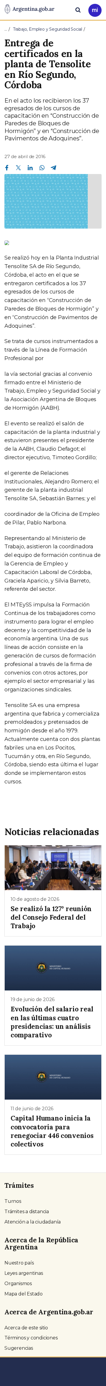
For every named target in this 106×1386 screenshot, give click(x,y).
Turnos (12, 1201)
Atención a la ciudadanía (32, 1222)
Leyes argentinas (23, 1273)
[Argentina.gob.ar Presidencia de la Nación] (29, 9)
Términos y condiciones (31, 1338)
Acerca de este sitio (26, 1328)
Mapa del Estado (23, 1294)
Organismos (18, 1283)
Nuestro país (19, 1263)
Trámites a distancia (26, 1211)
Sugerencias (18, 1348)
